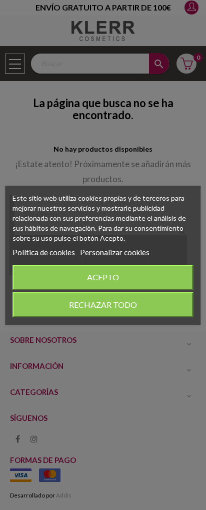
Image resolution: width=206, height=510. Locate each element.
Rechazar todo (103, 304)
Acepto (103, 277)
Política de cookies (43, 252)
